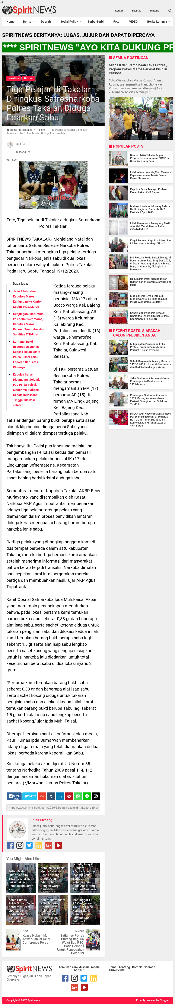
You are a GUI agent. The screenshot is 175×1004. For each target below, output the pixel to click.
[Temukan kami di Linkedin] (38, 845)
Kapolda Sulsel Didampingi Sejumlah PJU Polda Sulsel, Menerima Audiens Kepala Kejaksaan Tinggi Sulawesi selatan (27, 390)
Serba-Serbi (96, 21)
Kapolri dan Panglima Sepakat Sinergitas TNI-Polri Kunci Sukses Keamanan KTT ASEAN (149, 316)
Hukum (28, 78)
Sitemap (136, 10)
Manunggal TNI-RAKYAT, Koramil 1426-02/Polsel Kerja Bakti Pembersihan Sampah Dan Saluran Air (84, 910)
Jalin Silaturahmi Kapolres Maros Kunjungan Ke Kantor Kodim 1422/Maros (149, 381)
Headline (14, 78)
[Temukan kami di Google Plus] (48, 845)
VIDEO (133, 21)
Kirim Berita (116, 970)
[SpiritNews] (27, 10)
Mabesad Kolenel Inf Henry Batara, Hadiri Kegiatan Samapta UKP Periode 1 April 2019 (150, 209)
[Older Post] (94, 932)
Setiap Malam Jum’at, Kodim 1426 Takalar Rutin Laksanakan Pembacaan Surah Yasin (21, 880)
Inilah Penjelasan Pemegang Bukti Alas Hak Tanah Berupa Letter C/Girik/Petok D (150, 226)
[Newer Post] (13, 932)
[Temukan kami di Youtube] (58, 845)
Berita (27, 21)
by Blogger (162, 1000)
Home (10, 21)
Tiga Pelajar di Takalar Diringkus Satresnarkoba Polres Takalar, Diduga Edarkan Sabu (53, 103)
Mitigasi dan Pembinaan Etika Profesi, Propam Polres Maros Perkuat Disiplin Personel (138, 69)
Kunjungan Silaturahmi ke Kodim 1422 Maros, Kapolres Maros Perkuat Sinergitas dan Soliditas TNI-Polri (28, 324)
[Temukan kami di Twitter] (29, 845)
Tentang (154, 10)
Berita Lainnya (157, 21)
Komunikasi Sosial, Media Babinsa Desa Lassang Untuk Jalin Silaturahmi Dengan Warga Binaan (53, 878)
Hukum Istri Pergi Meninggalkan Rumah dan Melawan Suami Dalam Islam (150, 281)
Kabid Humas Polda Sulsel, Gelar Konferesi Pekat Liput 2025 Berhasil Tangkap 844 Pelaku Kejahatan (21, 910)
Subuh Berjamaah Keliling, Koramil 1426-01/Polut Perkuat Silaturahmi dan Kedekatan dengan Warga (150, 364)
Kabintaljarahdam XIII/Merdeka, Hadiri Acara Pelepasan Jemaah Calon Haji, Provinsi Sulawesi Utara (53, 910)
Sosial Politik (69, 21)
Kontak (119, 10)
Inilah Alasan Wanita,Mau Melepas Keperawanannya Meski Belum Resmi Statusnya (150, 175)
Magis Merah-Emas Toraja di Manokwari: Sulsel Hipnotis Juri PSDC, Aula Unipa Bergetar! (148, 299)
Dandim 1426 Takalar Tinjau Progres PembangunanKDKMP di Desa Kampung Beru (149, 158)
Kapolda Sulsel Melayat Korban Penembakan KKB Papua (148, 191)
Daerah (46, 21)
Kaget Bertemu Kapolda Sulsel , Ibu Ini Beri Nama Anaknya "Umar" (150, 242)
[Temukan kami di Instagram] (20, 845)
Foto (116, 21)
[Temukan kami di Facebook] (10, 845)
